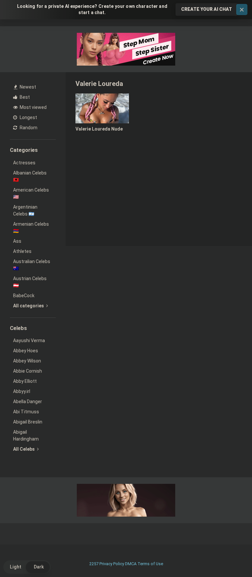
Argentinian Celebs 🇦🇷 (25, 210)
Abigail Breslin (27, 421)
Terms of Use (150, 563)
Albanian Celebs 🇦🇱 (30, 176)
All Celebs (24, 449)
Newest (27, 87)
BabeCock (23, 295)
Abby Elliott (25, 381)
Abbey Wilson (27, 360)
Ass (17, 241)
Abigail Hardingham (26, 435)
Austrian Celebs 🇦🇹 (30, 282)
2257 (93, 563)
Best (24, 97)
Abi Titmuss (26, 411)
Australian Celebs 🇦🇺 (31, 265)
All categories (29, 305)
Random (28, 127)
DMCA (130, 563)
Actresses (24, 162)
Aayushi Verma (29, 340)
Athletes (22, 251)
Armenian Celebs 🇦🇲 (31, 227)
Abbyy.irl (21, 391)
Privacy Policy (111, 563)
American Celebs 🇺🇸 (31, 193)
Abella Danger (27, 401)
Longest (28, 117)
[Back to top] (230, 557)
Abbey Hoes (25, 350)
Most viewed (33, 107)
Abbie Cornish (27, 371)
